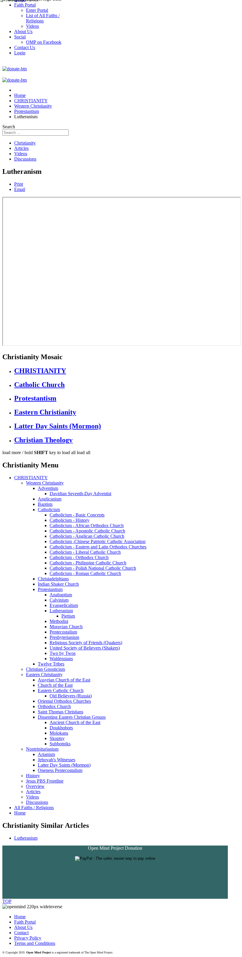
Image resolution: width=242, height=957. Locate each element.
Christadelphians (53, 578)
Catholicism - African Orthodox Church (87, 525)
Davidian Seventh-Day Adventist (80, 493)
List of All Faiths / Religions (43, 18)
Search (8, 126)
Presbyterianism (64, 637)
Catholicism (49, 509)
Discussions (25, 158)
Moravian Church (66, 626)
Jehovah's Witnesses (56, 759)
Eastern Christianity (45, 412)
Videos (20, 153)
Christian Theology (43, 440)
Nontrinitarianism (42, 749)
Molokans (59, 733)
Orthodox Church (54, 706)
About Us (23, 927)
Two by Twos (63, 653)
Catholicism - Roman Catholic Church (85, 573)
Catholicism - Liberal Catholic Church (85, 552)
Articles (21, 148)
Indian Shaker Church (58, 584)
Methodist (59, 621)
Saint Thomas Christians (60, 711)
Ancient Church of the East (75, 722)
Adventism (48, 488)
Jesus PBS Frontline (44, 780)
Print (18, 184)
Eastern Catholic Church (61, 690)
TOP (7, 901)
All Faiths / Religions (34, 807)
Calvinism (59, 600)
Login (19, 52)
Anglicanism (49, 498)
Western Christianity (45, 482)
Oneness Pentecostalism (60, 770)
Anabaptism (61, 594)
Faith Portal (25, 921)
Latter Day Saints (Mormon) (57, 426)
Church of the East (55, 685)
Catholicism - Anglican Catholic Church (87, 536)
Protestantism (35, 398)
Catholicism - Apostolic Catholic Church (87, 530)
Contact (21, 932)
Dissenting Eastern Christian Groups (72, 717)
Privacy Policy (27, 937)
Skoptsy (57, 738)
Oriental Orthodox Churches (64, 701)
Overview (35, 786)
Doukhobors (61, 727)
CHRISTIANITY (40, 371)
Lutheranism (61, 610)
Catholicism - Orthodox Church (79, 557)
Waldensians (61, 658)
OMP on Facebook (43, 42)
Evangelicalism (64, 605)
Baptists (45, 504)
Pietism (68, 615)
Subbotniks (60, 743)
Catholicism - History (69, 520)
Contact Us (24, 47)
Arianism (46, 754)
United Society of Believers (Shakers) (85, 647)
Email (19, 189)
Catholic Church (39, 384)
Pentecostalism (63, 631)
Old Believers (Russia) (71, 695)
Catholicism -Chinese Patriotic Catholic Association (97, 541)
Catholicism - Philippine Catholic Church (88, 562)
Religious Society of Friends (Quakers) (86, 642)
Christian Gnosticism (45, 669)
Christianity (25, 142)
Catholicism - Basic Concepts (77, 514)
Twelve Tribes (51, 663)
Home (20, 812)
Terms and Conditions (34, 943)
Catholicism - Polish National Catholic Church (93, 568)
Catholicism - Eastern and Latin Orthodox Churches (98, 546)
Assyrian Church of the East (64, 679)
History (33, 775)
